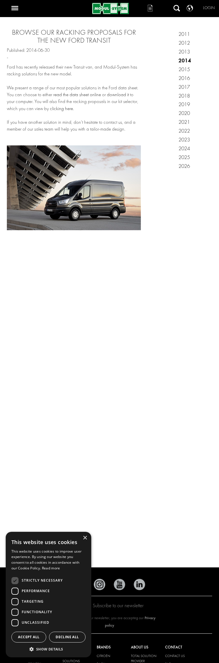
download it (118, 94)
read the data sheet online (77, 94)
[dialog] (48, 594)
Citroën (103, 656)
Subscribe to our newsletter (118, 606)
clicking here (61, 108)
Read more (51, 568)
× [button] (85, 538)
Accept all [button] (28, 637)
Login (209, 7)
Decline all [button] (67, 637)
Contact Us (175, 656)
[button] (48, 649)
